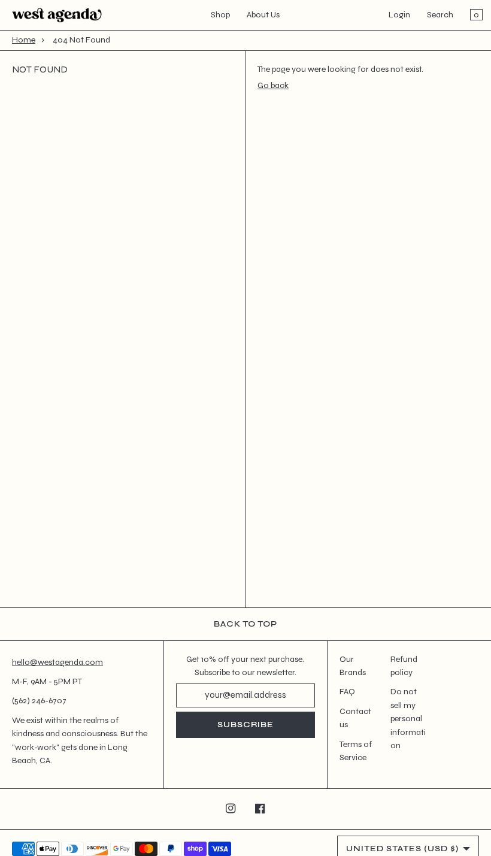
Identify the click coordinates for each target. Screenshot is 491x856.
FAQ (347, 691)
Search (440, 15)
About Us (263, 15)
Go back (273, 85)
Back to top (245, 624)
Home (23, 40)
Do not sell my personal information (408, 718)
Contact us (355, 718)
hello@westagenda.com (57, 662)
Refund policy (403, 665)
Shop (220, 15)
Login (399, 15)
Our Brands (353, 665)
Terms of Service (356, 751)
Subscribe (245, 724)
